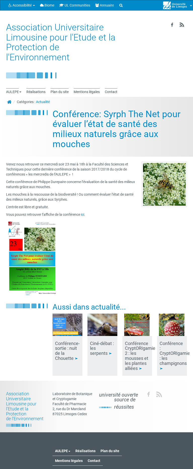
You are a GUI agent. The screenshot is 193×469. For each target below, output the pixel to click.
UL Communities (77, 5)
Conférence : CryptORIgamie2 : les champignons (176, 353)
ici (82, 214)
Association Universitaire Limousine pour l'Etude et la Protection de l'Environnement (60, 42)
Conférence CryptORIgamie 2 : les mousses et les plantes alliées (140, 356)
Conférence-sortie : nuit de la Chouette (67, 351)
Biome (49, 5)
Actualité (43, 102)
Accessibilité (22, 5)
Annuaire (106, 5)
